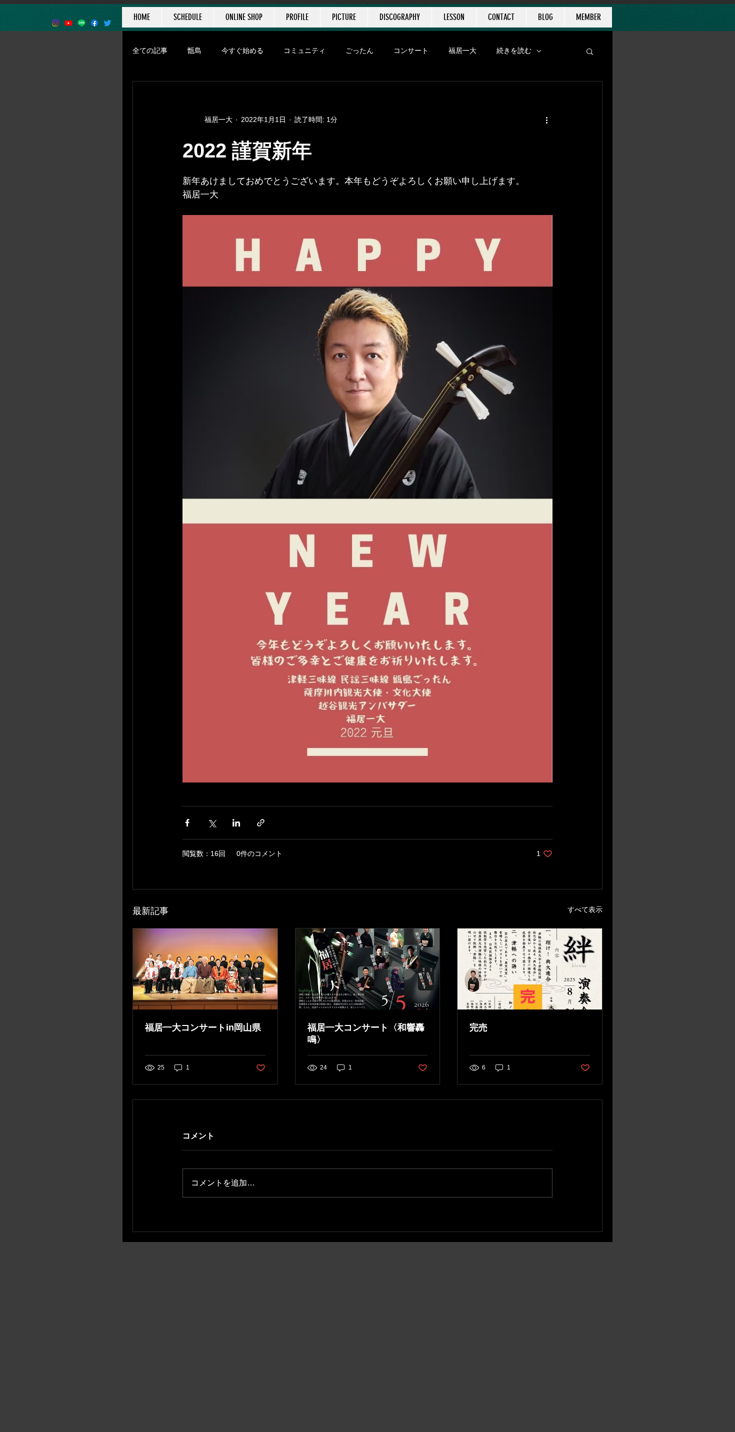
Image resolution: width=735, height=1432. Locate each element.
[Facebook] (94, 23)
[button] (589, 51)
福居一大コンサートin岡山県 (203, 1027)
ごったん (360, 50)
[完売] (530, 969)
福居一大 (462, 50)
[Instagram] (55, 23)
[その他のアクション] (546, 120)
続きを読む (514, 50)
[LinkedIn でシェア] (236, 823)
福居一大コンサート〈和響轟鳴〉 (366, 1033)
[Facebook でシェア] (187, 823)
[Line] (81, 23)
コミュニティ (305, 50)
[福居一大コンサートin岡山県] (205, 969)
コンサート (411, 50)
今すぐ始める (243, 50)
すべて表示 (585, 910)
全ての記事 (150, 50)
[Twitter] (107, 23)
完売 (479, 1027)
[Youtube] (68, 23)
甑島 (195, 50)
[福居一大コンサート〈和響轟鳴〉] (368, 969)
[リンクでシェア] (261, 823)
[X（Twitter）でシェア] (211, 823)
